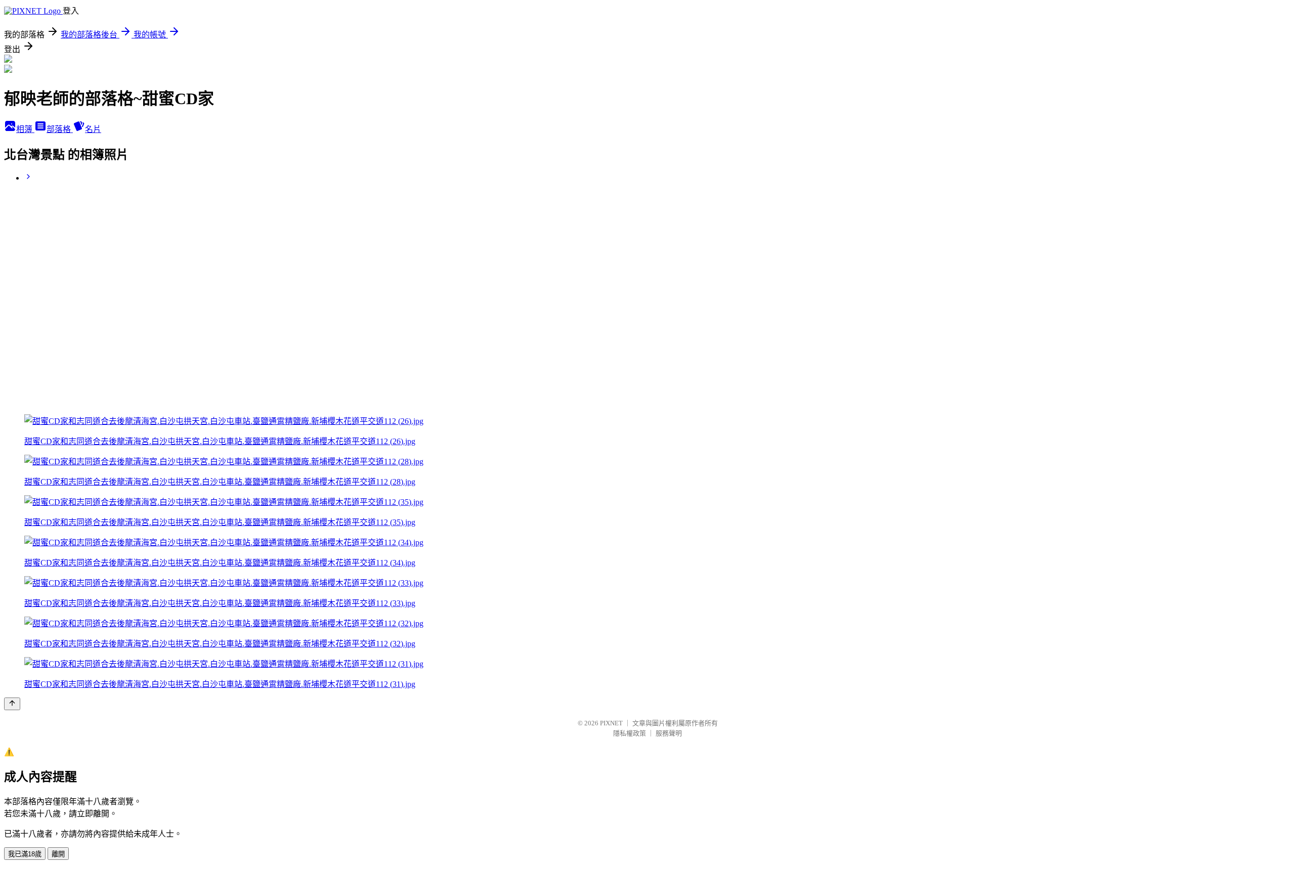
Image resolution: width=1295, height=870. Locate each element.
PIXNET (611, 723)
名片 (93, 129)
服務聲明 (669, 733)
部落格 (60, 129)
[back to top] (12, 704)
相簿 (25, 129)
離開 (58, 854)
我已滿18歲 (24, 854)
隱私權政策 (629, 733)
